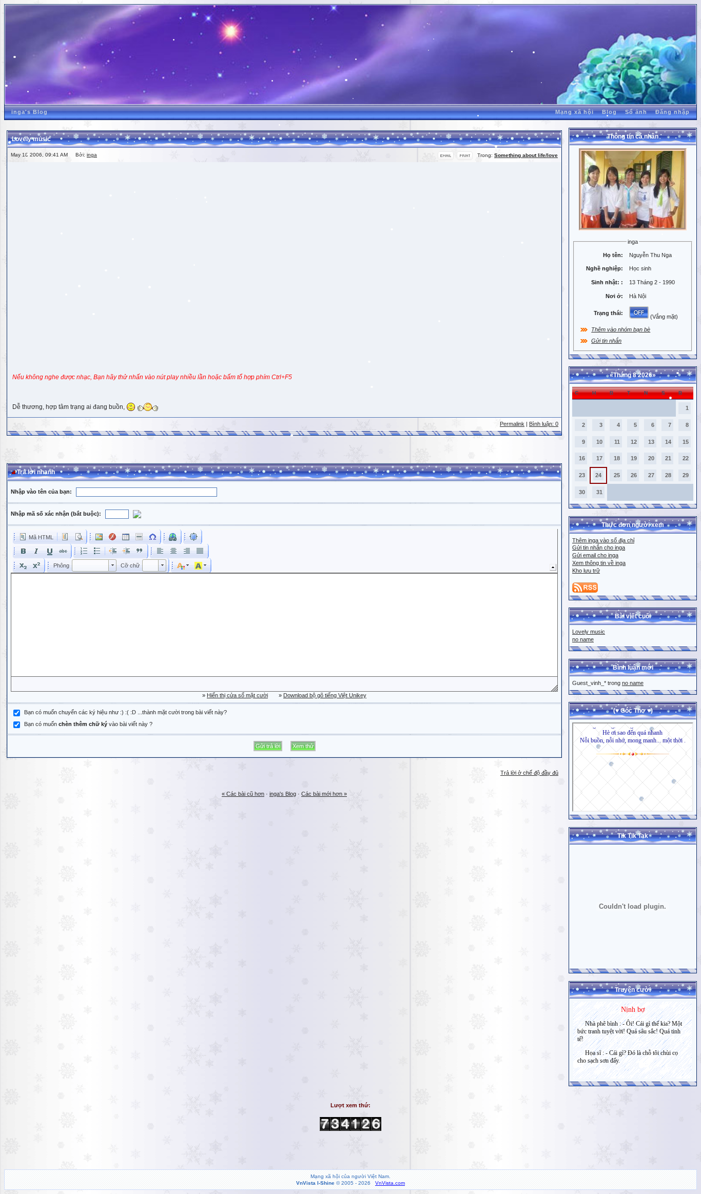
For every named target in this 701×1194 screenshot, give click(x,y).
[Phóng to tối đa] (193, 537)
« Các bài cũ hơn (243, 794)
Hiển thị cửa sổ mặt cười (237, 695)
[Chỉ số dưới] (23, 565)
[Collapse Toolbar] (553, 567)
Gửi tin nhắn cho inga (598, 547)
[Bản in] (465, 158)
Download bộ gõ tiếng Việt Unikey (324, 695)
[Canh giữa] (173, 551)
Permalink (512, 424)
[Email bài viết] (446, 158)
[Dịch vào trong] (126, 551)
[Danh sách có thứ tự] (83, 551)
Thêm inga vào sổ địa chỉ (603, 540)
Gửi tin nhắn (606, 341)
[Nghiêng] (36, 551)
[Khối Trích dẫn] (139, 551)
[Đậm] (23, 551)
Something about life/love (526, 155)
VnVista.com (390, 1183)
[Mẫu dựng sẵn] (65, 537)
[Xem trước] (78, 537)
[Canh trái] (160, 551)
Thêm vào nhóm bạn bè (620, 329)
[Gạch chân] (49, 551)
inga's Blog (29, 112)
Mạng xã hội (574, 112)
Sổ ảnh (636, 112)
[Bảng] (125, 537)
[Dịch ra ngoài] (113, 551)
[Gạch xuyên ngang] (63, 551)
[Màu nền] (200, 565)
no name (583, 639)
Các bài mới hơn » (324, 794)
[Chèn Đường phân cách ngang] (139, 537)
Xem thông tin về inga (599, 563)
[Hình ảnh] (99, 537)
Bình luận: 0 (543, 424)
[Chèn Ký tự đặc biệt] (152, 537)
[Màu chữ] (183, 565)
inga (92, 155)
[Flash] (112, 537)
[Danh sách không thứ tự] (97, 551)
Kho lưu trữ (586, 570)
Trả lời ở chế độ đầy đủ (529, 773)
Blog (609, 112)
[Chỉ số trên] (36, 565)
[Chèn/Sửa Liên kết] (173, 537)
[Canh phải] (186, 551)
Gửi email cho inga (595, 555)
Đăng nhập (672, 112)
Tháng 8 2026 (632, 375)
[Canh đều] (200, 551)
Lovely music (588, 632)
